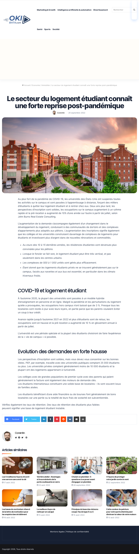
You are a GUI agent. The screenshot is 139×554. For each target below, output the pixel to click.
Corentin (61, 113)
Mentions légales (57, 532)
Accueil (27, 85)
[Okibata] (17, 19)
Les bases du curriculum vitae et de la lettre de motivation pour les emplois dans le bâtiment (16, 511)
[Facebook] (19, 437)
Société (56, 29)
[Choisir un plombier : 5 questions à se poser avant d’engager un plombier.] (87, 465)
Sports (47, 29)
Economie (36, 85)
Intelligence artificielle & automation (74, 10)
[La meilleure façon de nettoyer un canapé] (52, 498)
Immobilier (46, 85)
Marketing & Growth (46, 10)
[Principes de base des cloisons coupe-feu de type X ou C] (87, 498)
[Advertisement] (69, 59)
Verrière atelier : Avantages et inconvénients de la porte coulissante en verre (48, 479)
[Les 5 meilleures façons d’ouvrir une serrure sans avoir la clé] (17, 465)
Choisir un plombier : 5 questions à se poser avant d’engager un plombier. (83, 479)
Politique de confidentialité (77, 532)
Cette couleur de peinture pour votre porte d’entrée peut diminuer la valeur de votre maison (121, 511)
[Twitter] (23, 437)
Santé (39, 29)
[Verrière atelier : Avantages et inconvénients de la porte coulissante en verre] (52, 465)
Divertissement (100, 10)
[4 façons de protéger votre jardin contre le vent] (121, 465)
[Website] (16, 437)
